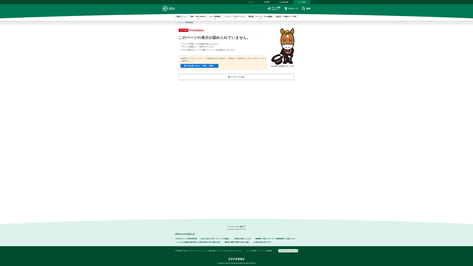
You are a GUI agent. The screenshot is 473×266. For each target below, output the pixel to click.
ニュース (251, 2)
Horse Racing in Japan (287, 251)
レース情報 (301, 2)
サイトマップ (194, 251)
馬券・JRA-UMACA (198, 16)
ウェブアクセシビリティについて (231, 251)
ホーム (181, 22)
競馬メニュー (182, 16)
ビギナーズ (293, 9)
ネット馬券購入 (215, 16)
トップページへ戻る (237, 77)
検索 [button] (308, 9)
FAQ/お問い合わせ (182, 251)
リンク (203, 251)
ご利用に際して (213, 251)
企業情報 (267, 2)
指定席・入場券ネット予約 (286, 16)
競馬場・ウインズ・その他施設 (260, 16)
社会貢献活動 (283, 2)
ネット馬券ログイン (276, 9)
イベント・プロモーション (234, 16)
